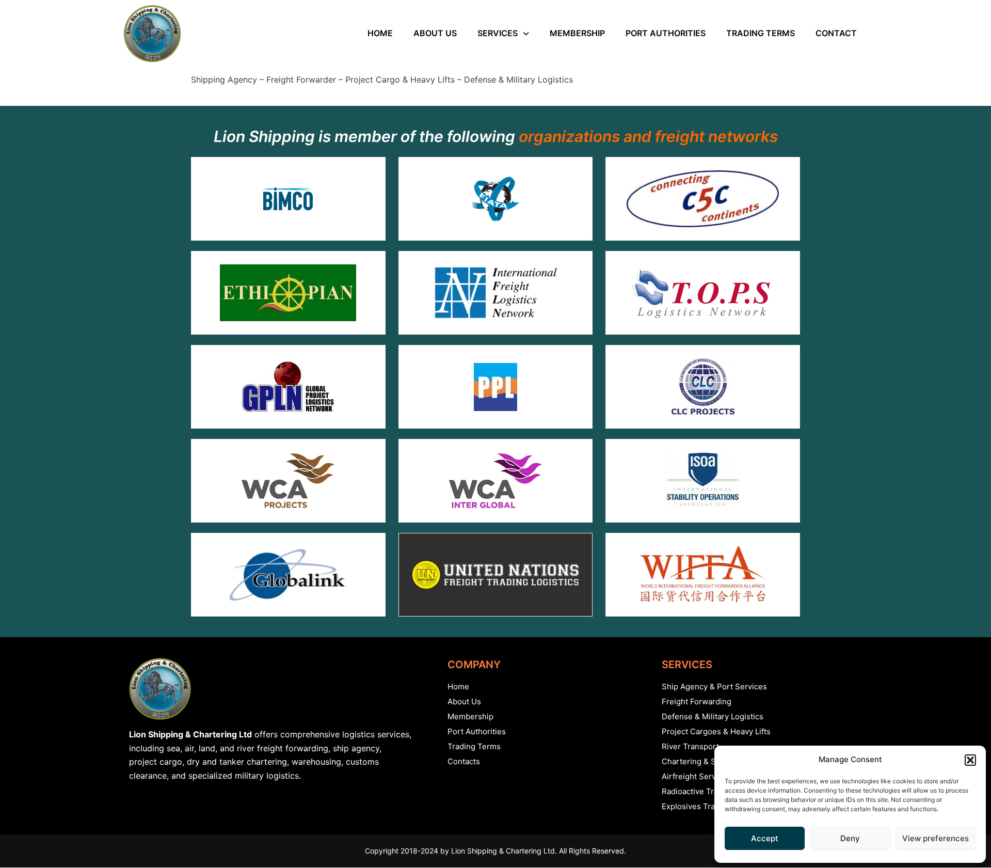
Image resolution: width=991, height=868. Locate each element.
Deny (850, 838)
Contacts (463, 761)
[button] (970, 760)
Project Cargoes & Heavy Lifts (716, 731)
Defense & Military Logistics (712, 716)
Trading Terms (760, 33)
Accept (764, 838)
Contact (836, 33)
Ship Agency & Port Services (714, 686)
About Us (435, 33)
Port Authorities (666, 33)
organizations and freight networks (648, 136)
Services (497, 33)
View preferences (935, 838)
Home (380, 33)
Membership (577, 33)
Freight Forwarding (696, 701)
